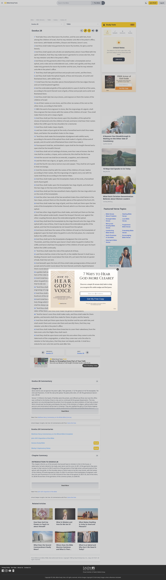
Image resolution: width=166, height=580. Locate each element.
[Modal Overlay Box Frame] (83, 290)
